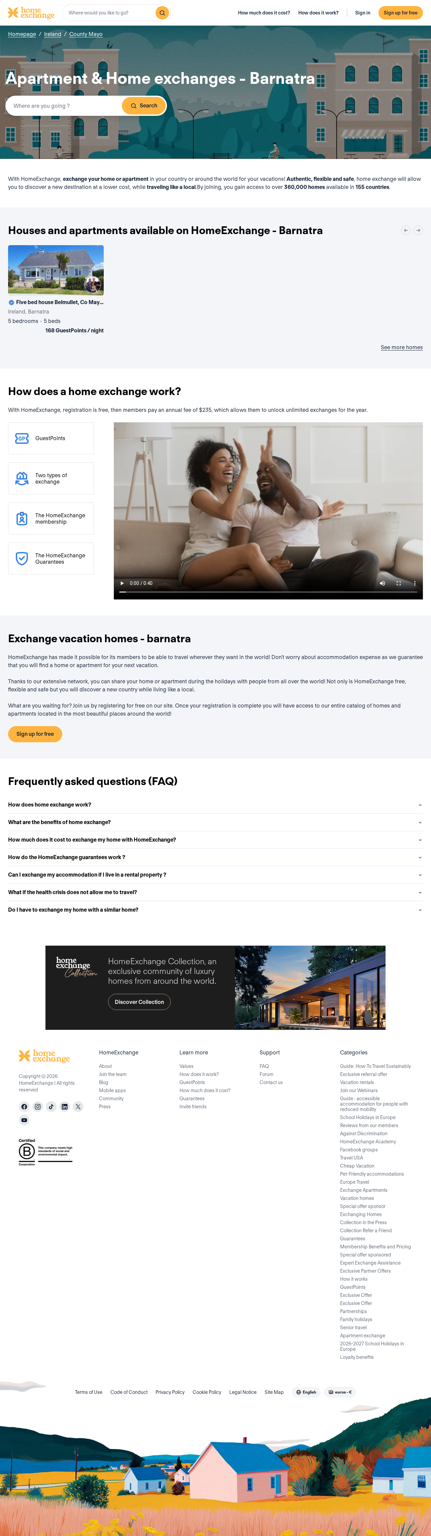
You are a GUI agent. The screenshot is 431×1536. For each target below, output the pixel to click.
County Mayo (86, 34)
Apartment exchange (362, 1335)
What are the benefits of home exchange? (59, 822)
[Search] (162, 13)
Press (105, 1106)
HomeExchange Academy (368, 1141)
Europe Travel (354, 1182)
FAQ (264, 1066)
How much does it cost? (264, 12)
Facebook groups (359, 1149)
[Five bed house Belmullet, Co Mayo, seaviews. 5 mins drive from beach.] (56, 290)
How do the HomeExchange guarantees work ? (66, 857)
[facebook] (24, 1106)
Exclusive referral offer (363, 1074)
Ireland (52, 34)
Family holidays (356, 1319)
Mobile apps (112, 1090)
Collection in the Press (363, 1222)
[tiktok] (51, 1106)
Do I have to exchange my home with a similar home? (73, 910)
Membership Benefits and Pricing (375, 1246)
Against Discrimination (364, 1133)
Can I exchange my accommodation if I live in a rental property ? (87, 875)
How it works (354, 1279)
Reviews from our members (369, 1125)
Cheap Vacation (357, 1166)
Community (111, 1098)
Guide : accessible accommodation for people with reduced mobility (374, 1104)
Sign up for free (401, 12)
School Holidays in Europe (368, 1117)
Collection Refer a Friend (366, 1230)
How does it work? (318, 12)
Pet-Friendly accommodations (372, 1174)
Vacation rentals (357, 1082)
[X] (78, 1106)
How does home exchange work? (49, 805)
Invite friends (193, 1106)
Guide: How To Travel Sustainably (375, 1066)
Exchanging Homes (361, 1214)
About (105, 1066)
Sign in (362, 12)
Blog (103, 1082)
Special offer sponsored (365, 1254)
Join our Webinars (359, 1090)
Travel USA (351, 1158)
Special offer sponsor (363, 1206)
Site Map (274, 1392)
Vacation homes (357, 1198)
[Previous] (406, 230)
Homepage (22, 34)
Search (148, 105)
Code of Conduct (128, 1392)
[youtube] (24, 1120)
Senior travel (353, 1327)
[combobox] (116, 13)
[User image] (92, 284)
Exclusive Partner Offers (365, 1271)
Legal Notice (243, 1392)
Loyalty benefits (357, 1357)
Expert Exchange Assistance (370, 1263)
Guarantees (192, 1098)
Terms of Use (88, 1392)
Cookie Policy (207, 1392)
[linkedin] (64, 1106)
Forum (266, 1074)
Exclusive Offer (356, 1295)
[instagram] (37, 1106)
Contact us (271, 1082)
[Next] (418, 230)
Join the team (113, 1074)
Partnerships (353, 1311)
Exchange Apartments (364, 1190)
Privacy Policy (170, 1392)
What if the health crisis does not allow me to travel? (72, 892)
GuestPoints (192, 1082)
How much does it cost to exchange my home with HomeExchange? (92, 840)
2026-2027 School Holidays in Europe (372, 1346)
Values (186, 1066)
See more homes (402, 347)
